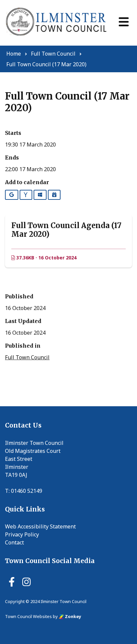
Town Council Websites (28, 616)
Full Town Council (27, 357)
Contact (14, 542)
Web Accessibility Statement (40, 526)
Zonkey (72, 616)
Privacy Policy (22, 534)
